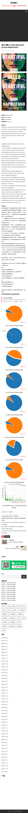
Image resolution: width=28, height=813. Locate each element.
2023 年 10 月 (4, 736)
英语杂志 (19, 626)
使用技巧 (5, 614)
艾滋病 (4, 626)
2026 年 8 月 (4, 637)
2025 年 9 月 (4, 669)
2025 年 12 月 (4, 661)
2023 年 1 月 (4, 763)
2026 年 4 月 (4, 649)
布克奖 (12, 618)
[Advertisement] (14, 27)
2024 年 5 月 (4, 716)
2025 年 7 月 (4, 675)
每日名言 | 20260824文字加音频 (8, 590)
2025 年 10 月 (4, 667)
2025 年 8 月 (4, 672)
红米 (19, 622)
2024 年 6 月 (4, 713)
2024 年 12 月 (4, 696)
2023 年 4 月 (4, 754)
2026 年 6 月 (4, 643)
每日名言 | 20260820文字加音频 (8, 598)
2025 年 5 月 (4, 681)
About (16, 811)
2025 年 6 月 (4, 678)
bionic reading (11, 606)
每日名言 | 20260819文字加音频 (8, 600)
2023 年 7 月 (4, 745)
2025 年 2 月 (4, 690)
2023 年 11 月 (4, 733)
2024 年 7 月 (4, 710)
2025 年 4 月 (4, 684)
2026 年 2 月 (4, 655)
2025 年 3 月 (4, 687)
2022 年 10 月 (4, 771)
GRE (4, 610)
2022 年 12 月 (4, 766)
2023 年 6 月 (4, 748)
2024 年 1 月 (4, 728)
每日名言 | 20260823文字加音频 (8, 592)
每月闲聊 (12, 622)
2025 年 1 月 (4, 693)
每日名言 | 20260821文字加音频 (8, 596)
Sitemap (20, 811)
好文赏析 (5, 618)
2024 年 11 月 (4, 699)
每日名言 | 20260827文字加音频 (8, 584)
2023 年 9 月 (4, 739)
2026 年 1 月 (4, 658)
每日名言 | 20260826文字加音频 (8, 586)
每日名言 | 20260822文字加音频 (8, 594)
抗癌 (24, 618)
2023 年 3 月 (4, 757)
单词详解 (12, 614)
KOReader (22, 610)
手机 (18, 618)
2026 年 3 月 (4, 652)
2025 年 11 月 (4, 664)
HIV (9, 610)
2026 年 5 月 (4, 646)
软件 (4, 630)
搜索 (2, 573)
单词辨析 (20, 614)
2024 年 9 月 (4, 704)
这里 (12, 512)
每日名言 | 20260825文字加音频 (8, 588)
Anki (4, 606)
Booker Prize (22, 606)
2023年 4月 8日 (6, 50)
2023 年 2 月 (4, 760)
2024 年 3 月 (4, 722)
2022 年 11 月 (4, 768)
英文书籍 (7, 536)
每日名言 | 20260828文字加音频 (8, 582)
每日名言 (5, 622)
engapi (12, 50)
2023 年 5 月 (4, 751)
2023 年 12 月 (4, 731)
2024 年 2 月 (4, 725)
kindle (14, 610)
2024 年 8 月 (4, 707)
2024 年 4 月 (4, 719)
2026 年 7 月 (4, 640)
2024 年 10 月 (4, 701)
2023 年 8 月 (4, 742)
